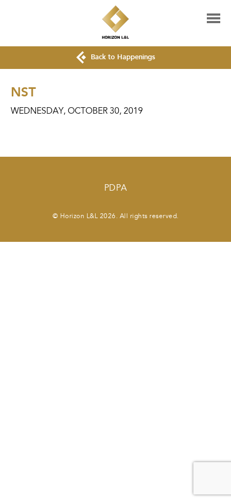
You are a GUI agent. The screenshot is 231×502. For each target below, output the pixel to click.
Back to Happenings (122, 57)
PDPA (115, 188)
